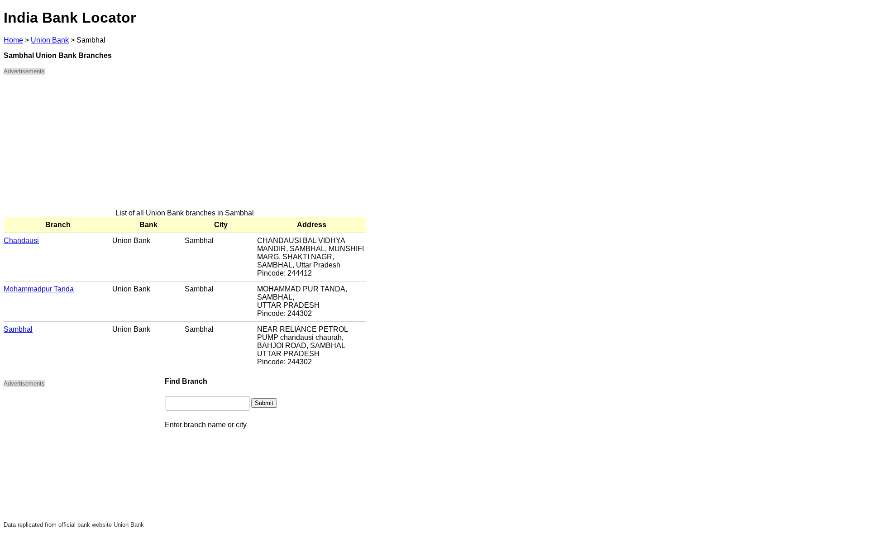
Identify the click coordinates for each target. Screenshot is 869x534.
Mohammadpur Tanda (39, 289)
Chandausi (21, 240)
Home (13, 40)
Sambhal (18, 329)
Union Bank (50, 40)
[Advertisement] (185, 145)
